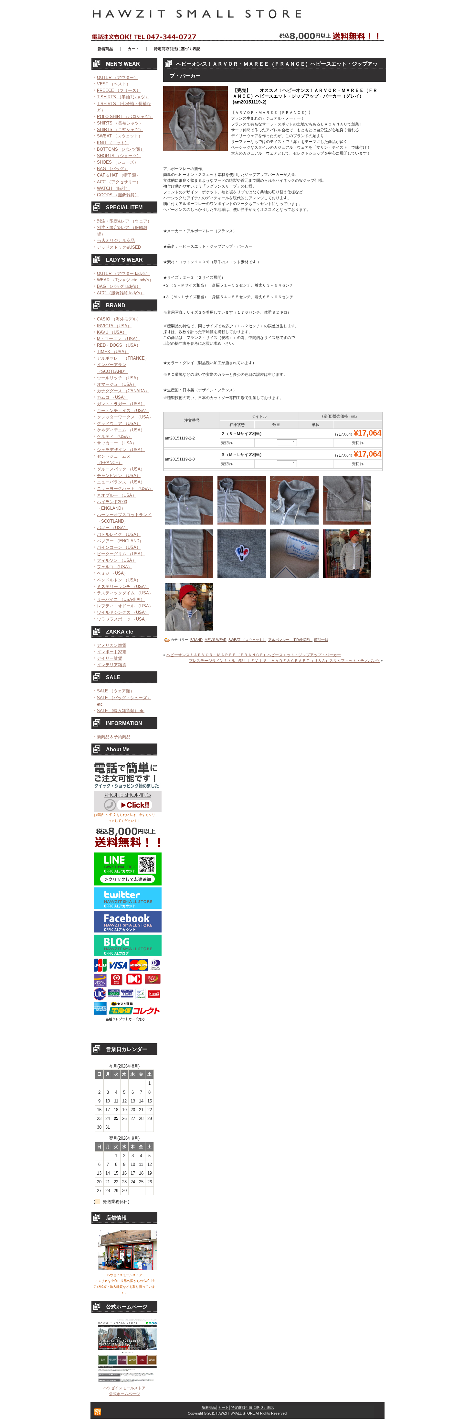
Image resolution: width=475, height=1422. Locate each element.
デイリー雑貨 (109, 658)
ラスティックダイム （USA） (125, 593)
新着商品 (209, 1407)
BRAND (196, 640)
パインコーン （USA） (119, 547)
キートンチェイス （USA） (123, 410)
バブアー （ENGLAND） (120, 540)
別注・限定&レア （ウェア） (124, 221)
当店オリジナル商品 (116, 240)
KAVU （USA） (112, 332)
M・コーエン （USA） (118, 338)
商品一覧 (321, 640)
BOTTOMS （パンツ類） (120, 149)
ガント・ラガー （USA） (121, 403)
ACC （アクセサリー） (119, 181)
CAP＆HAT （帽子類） (118, 175)
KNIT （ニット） (113, 142)
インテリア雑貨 (111, 664)
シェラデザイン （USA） (121, 449)
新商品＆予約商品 (114, 736)
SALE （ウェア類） (115, 691)
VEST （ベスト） (114, 83)
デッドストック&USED (119, 247)
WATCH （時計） (113, 188)
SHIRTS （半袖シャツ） (120, 129)
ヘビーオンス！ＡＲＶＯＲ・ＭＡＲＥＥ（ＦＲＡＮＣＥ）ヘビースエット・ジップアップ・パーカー (253, 655)
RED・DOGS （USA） (119, 345)
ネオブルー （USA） (116, 495)
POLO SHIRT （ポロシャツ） (125, 116)
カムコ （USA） (112, 397)
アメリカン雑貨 (111, 645)
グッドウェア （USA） (119, 423)
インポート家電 (111, 651)
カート (223, 1407)
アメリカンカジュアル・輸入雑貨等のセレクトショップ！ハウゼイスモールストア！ (169, 3)
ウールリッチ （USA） (119, 377)
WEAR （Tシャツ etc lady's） (125, 279)
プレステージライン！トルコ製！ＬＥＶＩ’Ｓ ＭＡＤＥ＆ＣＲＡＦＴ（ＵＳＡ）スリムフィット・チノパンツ (284, 660)
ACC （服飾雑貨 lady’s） (120, 292)
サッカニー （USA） (116, 442)
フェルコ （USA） (114, 566)
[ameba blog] (128, 955)
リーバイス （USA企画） (121, 599)
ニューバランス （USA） (121, 482)
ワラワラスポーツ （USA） (123, 619)
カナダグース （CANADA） (123, 390)
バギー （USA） (112, 527)
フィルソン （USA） (116, 560)
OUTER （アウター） (117, 77)
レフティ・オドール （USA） (125, 605)
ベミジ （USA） (112, 573)
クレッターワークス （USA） (125, 417)
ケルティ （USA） (114, 436)
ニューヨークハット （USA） (125, 488)
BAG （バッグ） (112, 168)
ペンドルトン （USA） (119, 580)
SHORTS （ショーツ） (119, 155)
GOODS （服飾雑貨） (118, 194)
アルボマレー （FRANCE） (123, 358)
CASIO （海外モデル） (119, 319)
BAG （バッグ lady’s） (119, 286)
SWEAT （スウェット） (119, 136)
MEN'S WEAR (216, 640)
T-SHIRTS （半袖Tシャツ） (123, 96)
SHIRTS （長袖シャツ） (120, 123)
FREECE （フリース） (119, 90)
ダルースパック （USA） (121, 469)
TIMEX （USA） (113, 351)
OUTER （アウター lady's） (123, 273)
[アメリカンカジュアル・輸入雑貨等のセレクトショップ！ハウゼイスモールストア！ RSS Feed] (97, 1412)
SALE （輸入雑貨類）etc (120, 710)
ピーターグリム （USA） (121, 553)
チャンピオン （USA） (119, 475)
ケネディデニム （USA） (121, 430)
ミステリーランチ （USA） (123, 586)
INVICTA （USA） (114, 325)
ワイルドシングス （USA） (123, 612)
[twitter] (128, 908)
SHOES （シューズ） (117, 162)
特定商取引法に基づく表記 (252, 1407)
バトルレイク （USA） (119, 534)
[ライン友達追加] (128, 884)
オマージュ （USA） (116, 384)
